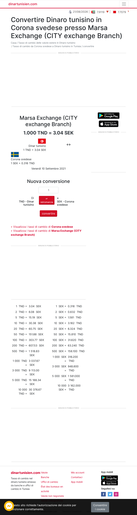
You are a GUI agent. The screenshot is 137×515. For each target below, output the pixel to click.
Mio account (77, 472)
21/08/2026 (77, 11)
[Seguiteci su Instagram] (116, 494)
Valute (44, 472)
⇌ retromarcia (46, 200)
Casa (13, 42)
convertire (88, 46)
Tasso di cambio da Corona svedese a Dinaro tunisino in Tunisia (47, 46)
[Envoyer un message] (9, 505)
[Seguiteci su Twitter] (110, 494)
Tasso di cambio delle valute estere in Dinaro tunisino (46, 42)
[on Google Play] (108, 115)
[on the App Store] (109, 123)
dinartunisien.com (22, 4)
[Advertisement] (68, 80)
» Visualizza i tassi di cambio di (42, 226)
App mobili (77, 481)
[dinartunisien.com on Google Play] (109, 477)
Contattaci (76, 477)
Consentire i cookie (100, 507)
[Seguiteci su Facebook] (103, 494)
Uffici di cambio (49, 481)
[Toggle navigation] (124, 4)
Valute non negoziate (52, 495)
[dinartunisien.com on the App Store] (109, 482)
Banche (45, 477)
